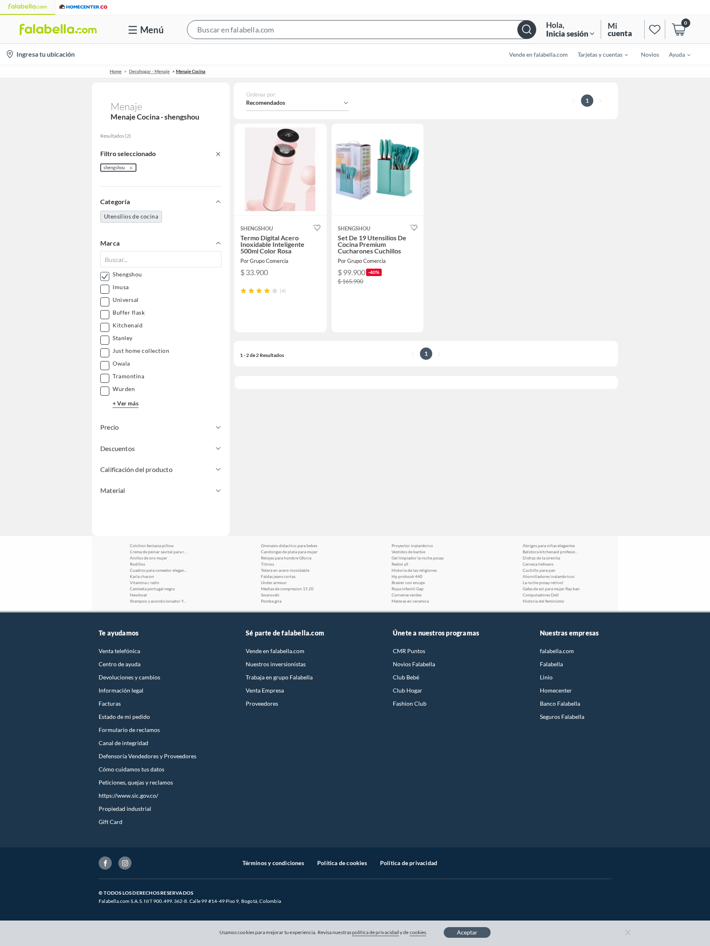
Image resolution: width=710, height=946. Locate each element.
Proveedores (262, 703)
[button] (361, 29)
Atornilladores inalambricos (548, 576)
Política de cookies (342, 862)
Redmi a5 (400, 564)
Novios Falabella (414, 664)
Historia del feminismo (543, 600)
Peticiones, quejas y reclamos (136, 782)
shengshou (114, 167)
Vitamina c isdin (144, 582)
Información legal (121, 690)
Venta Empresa (265, 690)
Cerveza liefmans (538, 564)
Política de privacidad (408, 862)
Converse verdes (407, 594)
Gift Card (110, 821)
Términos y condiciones (273, 862)
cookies (418, 932)
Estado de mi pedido (124, 716)
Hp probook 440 (407, 576)
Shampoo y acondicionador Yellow (158, 600)
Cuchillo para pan (539, 570)
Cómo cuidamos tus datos (131, 769)
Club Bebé (406, 677)
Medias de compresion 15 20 (287, 588)
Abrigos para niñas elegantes (549, 545)
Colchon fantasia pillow (152, 545)
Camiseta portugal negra (152, 588)
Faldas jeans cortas (278, 576)
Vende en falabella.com (275, 650)
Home (116, 71)
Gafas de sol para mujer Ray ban (551, 588)
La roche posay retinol (543, 582)
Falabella (551, 664)
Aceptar (467, 932)
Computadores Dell (541, 594)
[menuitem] (598, 54)
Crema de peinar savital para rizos (158, 551)
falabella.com (557, 650)
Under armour (274, 582)
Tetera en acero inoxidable (285, 570)
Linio (546, 677)
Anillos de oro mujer (148, 557)
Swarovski (270, 594)
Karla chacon (142, 576)
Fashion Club (409, 703)
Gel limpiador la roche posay (418, 557)
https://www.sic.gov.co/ (128, 795)
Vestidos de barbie (408, 551)
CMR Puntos (409, 650)
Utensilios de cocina (131, 216)
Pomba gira (271, 600)
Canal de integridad (123, 742)
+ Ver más (125, 403)
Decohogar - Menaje (149, 71)
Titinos (267, 564)
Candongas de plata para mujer (289, 551)
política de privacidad (375, 932)
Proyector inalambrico (412, 545)
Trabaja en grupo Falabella (279, 677)
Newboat (138, 594)
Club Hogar (407, 690)
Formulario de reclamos (129, 729)
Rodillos (137, 564)
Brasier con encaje (408, 582)
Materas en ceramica (410, 600)
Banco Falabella (560, 703)
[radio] (243, 291)
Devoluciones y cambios (129, 677)
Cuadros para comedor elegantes (158, 570)
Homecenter (556, 690)
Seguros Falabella (562, 716)
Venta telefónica (119, 650)
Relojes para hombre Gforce (286, 557)
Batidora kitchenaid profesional (551, 551)
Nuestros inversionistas (276, 664)
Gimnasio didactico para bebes (289, 545)
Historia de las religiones (414, 570)
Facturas (110, 703)
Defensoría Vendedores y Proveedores (147, 756)
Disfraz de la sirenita (541, 557)
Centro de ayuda (120, 664)
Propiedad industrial (125, 808)
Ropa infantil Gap (408, 588)
